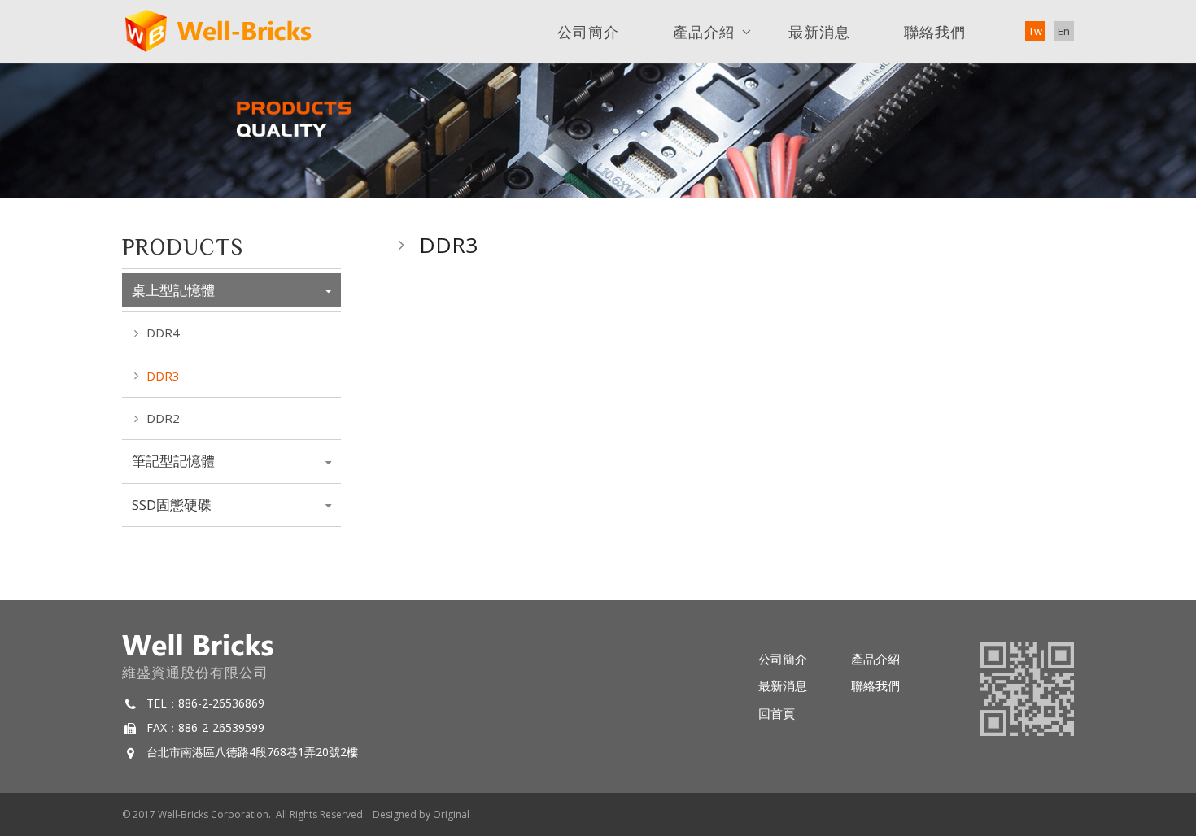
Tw (1035, 31)
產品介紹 (704, 31)
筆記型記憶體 (173, 460)
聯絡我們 (935, 31)
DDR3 (163, 376)
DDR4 (163, 332)
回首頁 (776, 713)
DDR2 (163, 418)
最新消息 (819, 31)
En (1064, 31)
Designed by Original (421, 814)
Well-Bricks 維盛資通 (218, 31)
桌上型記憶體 (173, 290)
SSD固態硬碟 (172, 504)
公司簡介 (588, 31)
